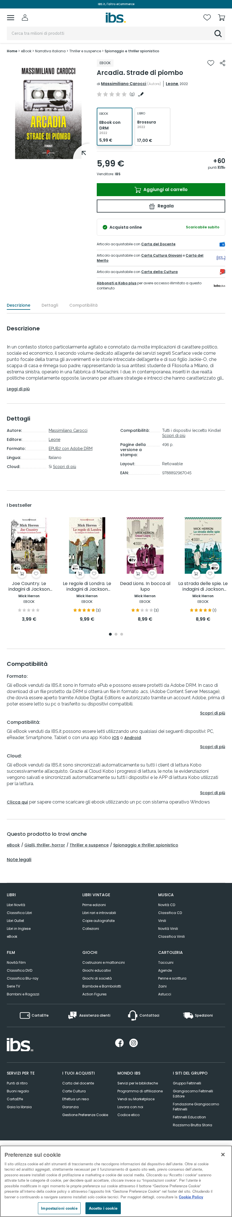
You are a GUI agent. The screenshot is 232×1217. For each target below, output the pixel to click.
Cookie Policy (191, 1196)
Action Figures (94, 994)
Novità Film (16, 962)
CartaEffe (15, 1099)
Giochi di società (97, 978)
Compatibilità (83, 305)
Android (132, 737)
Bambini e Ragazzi (23, 994)
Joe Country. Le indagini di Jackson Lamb (29, 586)
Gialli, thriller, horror (44, 845)
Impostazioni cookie (59, 1208)
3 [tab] (122, 635)
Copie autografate (98, 920)
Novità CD (166, 904)
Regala (165, 206)
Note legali (19, 860)
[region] (116, 1181)
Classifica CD (170, 912)
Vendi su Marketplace (135, 1099)
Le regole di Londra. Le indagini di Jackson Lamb (87, 586)
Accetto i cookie (103, 1208)
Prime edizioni (94, 904)
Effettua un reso (75, 1099)
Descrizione (18, 305)
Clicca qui (17, 802)
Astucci (164, 994)
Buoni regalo (18, 1091)
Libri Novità (16, 904)
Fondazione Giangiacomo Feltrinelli (196, 1107)
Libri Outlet (15, 920)
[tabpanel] (48, 109)
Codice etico (128, 1114)
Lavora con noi (130, 1107)
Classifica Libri (19, 912)
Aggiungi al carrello (165, 189)
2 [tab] (116, 635)
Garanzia (70, 1107)
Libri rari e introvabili (99, 912)
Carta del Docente (158, 244)
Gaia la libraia (19, 1107)
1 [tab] (48, 155)
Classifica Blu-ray (22, 978)
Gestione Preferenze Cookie (85, 1114)
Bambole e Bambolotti (101, 986)
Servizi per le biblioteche (137, 1083)
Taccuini (165, 962)
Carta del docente (78, 1083)
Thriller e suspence (89, 845)
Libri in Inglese (19, 928)
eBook (13, 845)
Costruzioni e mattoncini (103, 962)
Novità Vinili (168, 928)
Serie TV (13, 986)
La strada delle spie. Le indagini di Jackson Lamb (203, 586)
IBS (118, 174)
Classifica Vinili (171, 936)
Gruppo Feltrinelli (187, 1083)
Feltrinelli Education (189, 1117)
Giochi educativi (96, 970)
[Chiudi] (223, 1154)
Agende (165, 970)
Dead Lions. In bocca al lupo (145, 586)
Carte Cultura (74, 1091)
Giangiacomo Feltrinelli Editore (193, 1094)
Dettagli (50, 305)
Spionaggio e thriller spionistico (145, 845)
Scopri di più (64, 466)
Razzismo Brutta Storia (192, 1125)
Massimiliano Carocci (123, 83)
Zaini (162, 986)
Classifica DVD (19, 970)
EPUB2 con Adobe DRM (71, 448)
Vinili (162, 920)
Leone (172, 83)
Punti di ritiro (17, 1083)
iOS (115, 737)
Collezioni (90, 928)
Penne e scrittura (172, 978)
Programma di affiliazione (140, 1091)
